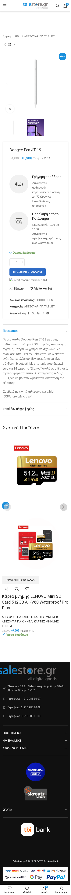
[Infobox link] (35, 191)
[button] (6, 83)
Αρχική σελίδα (11, 36)
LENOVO (7, 626)
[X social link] (33, 313)
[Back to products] (9, 44)
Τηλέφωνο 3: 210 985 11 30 (24, 716)
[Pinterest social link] (38, 313)
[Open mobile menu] (5, 5)
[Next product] (14, 44)
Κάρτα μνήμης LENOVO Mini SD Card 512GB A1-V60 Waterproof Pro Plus (35, 602)
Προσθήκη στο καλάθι (27, 271)
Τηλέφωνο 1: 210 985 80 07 (24, 698)
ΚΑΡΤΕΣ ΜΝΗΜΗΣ (46, 617)
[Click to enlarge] (10, 109)
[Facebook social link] (28, 313)
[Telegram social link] (47, 313)
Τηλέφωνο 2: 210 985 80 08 (24, 707)
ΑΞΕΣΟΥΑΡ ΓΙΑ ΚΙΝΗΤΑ (17, 621)
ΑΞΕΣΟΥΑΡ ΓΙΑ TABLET (39, 36)
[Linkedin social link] (43, 313)
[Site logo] (36, 5)
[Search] (57, 5)
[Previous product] (5, 44)
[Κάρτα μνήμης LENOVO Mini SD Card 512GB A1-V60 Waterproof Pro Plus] (35, 468)
